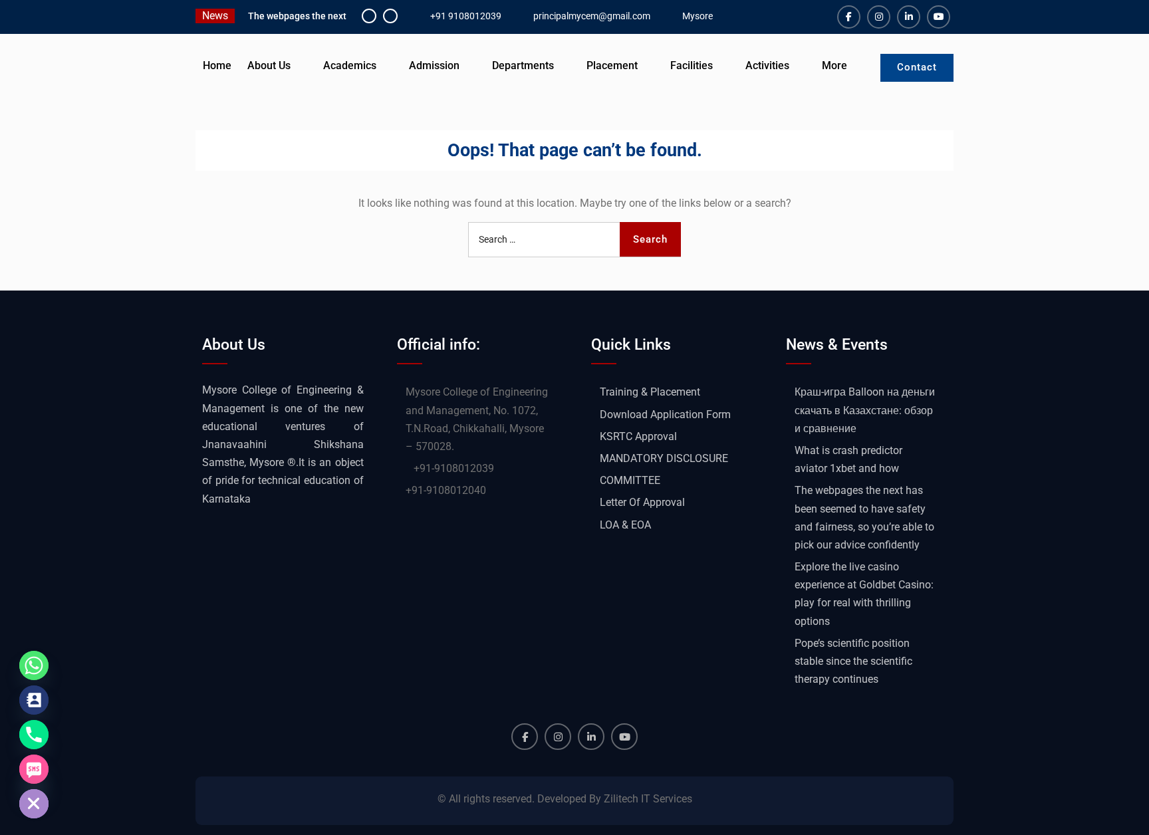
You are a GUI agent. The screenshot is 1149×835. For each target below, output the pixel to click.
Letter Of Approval (642, 502)
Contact (917, 67)
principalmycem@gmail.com (591, 16)
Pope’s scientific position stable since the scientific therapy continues (853, 661)
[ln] (908, 17)
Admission (434, 65)
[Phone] (34, 734)
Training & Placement (650, 392)
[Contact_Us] (34, 700)
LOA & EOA (625, 525)
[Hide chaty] (34, 803)
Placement (612, 65)
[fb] (848, 17)
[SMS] (34, 769)
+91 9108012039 (465, 16)
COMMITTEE (630, 480)
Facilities (691, 65)
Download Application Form (665, 414)
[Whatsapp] (34, 665)
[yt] (938, 17)
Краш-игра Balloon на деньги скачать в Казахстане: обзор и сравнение (865, 410)
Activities (767, 65)
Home (217, 65)
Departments (523, 65)
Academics (349, 65)
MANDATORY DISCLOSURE (664, 458)
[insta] (878, 17)
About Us (269, 65)
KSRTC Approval (638, 436)
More (834, 65)
